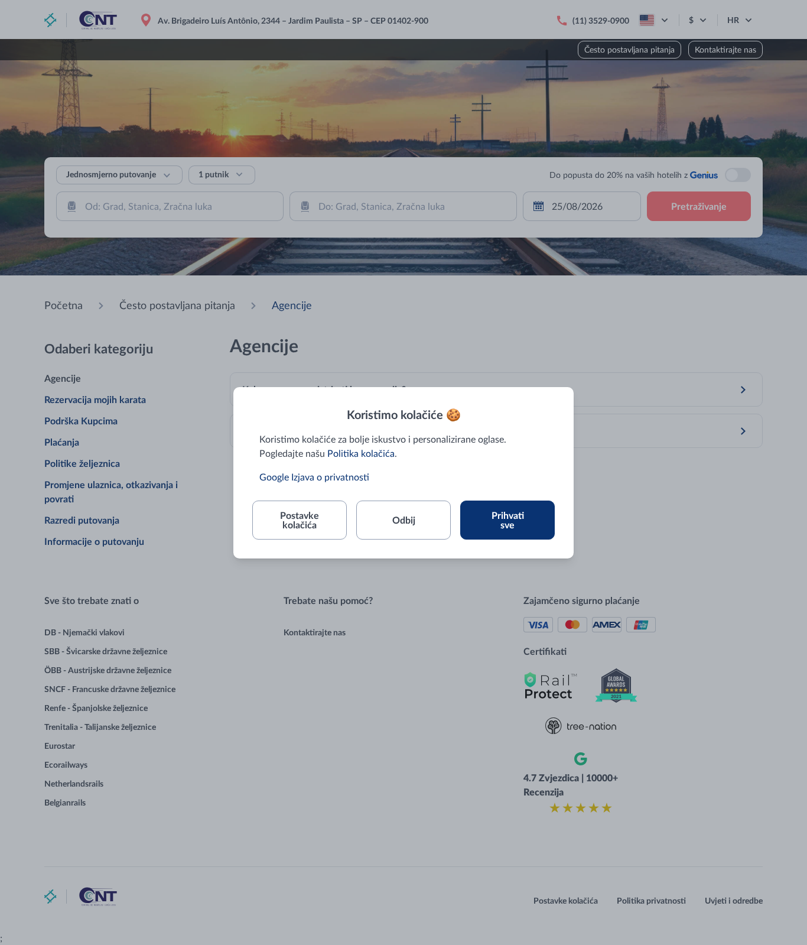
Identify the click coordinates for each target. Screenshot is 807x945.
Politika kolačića (361, 453)
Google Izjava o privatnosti (314, 476)
